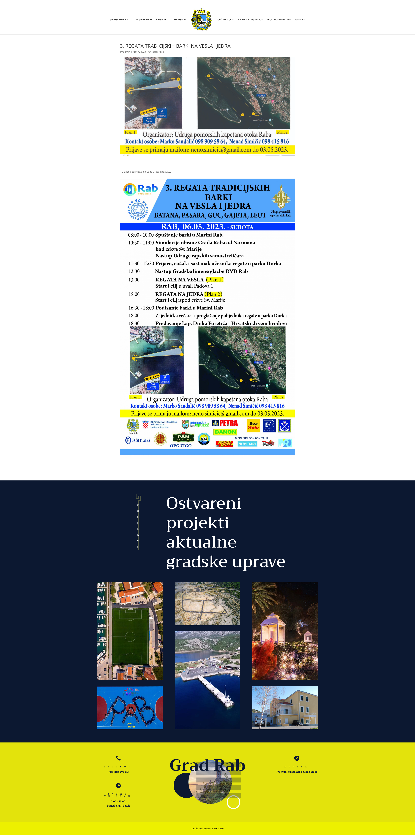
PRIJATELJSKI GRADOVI (278, 19)
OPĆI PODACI (224, 19)
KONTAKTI (300, 19)
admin (126, 51)
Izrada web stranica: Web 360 (207, 828)
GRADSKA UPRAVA (119, 19)
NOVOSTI (178, 19)
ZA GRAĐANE (142, 19)
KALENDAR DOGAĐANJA (250, 19)
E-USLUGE (161, 19)
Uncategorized (156, 51)
